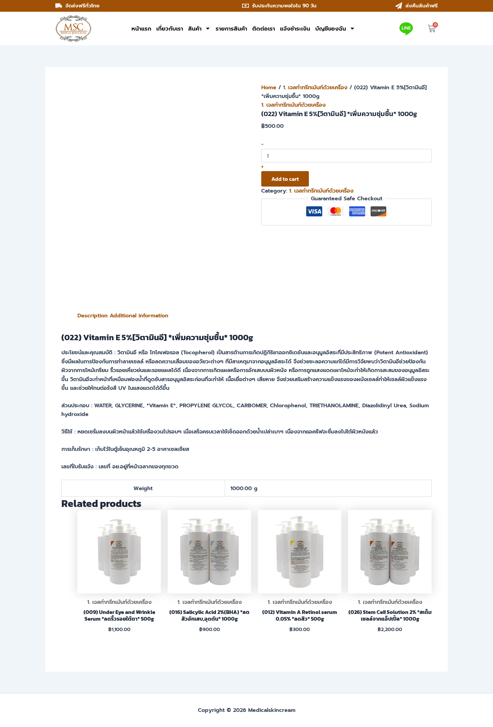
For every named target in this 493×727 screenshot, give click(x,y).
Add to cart (285, 179)
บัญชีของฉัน (330, 28)
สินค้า (195, 28)
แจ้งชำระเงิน (295, 28)
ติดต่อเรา (263, 28)
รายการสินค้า (231, 28)
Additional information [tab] (139, 316)
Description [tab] (92, 316)
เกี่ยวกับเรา (169, 28)
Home (268, 88)
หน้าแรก (141, 28)
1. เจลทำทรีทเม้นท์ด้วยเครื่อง (315, 88)
